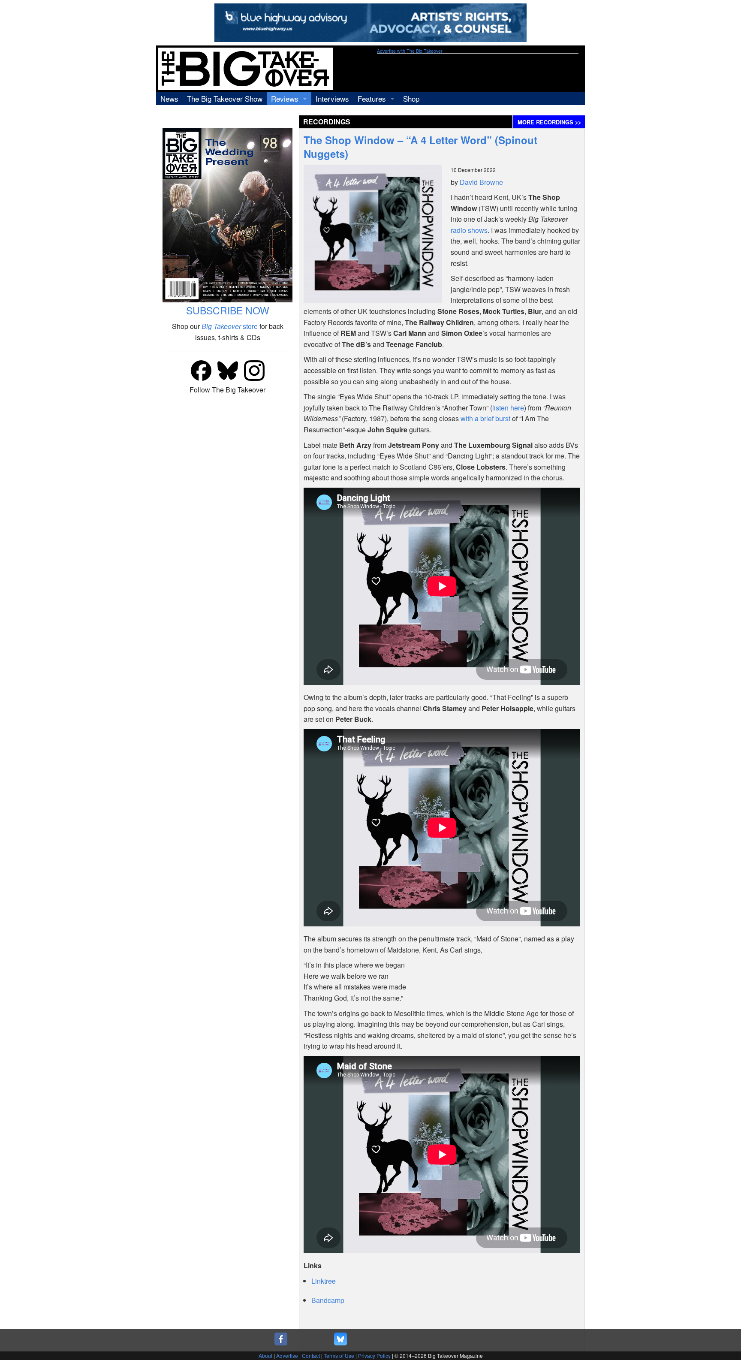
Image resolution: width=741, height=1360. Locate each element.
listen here (508, 408)
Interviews (332, 98)
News (169, 98)
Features (372, 98)
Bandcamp (327, 1300)
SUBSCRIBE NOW (227, 310)
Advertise (287, 1355)
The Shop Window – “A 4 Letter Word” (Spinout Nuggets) (420, 147)
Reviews (284, 98)
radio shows (469, 230)
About (265, 1355)
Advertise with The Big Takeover (410, 51)
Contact (311, 1355)
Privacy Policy (374, 1355)
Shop (411, 98)
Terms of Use (339, 1355)
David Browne (481, 182)
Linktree (323, 1281)
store (230, 326)
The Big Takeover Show (224, 98)
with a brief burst (485, 418)
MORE (549, 122)
